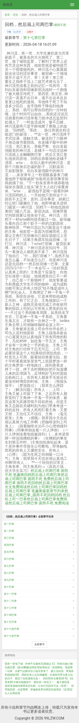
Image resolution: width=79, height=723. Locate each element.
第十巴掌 (9, 586)
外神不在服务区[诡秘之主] (40, 663)
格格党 (8, 4)
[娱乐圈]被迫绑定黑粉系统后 (33, 667)
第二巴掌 (9, 530)
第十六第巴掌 (11, 628)
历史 (15, 14)
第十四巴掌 (10, 614)
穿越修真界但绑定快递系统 (45, 689)
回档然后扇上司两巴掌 (42, 474)
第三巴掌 (9, 537)
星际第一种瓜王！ (44, 682)
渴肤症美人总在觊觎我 (34, 674)
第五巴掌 (9, 551)
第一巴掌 (9, 523)
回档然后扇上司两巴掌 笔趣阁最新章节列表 (36, 489)
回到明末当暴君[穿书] (55, 678)
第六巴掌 (9, 558)
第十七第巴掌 (34, 37)
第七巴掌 (9, 565)
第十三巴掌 (10, 607)
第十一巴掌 (10, 593)
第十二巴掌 (10, 600)
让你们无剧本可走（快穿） (53, 685)
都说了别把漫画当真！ (28, 678)
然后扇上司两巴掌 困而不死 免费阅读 (38, 503)
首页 (7, 14)
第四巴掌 (9, 544)
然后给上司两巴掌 (41, 487)
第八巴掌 (9, 572)
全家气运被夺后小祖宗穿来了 (31, 671)
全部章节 (39, 644)
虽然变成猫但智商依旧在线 (20, 685)
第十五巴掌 (10, 621)
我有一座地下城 (14, 663)
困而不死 (60, 25)
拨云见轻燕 (57, 671)
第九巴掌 (9, 579)
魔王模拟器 (63, 682)
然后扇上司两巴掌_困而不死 (36, 493)
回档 (51, 495)
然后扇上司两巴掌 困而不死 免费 (36, 476)
